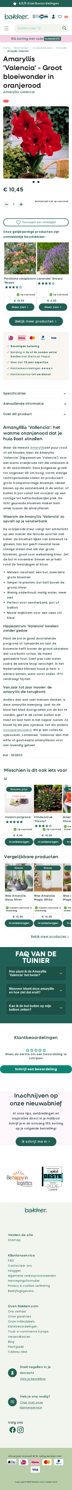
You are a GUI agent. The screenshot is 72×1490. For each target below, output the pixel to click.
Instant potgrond (18, 817)
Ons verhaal (17, 1311)
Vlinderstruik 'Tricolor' (43, 819)
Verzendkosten (19, 1337)
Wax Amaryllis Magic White (44, 898)
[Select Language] (43, 18)
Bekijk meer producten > (36, 321)
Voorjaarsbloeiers (43, 48)
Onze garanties (19, 1316)
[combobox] (41, 28)
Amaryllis (61, 48)
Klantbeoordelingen (22, 1326)
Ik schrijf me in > (36, 1141)
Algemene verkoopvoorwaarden (32, 1276)
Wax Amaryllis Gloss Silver (15, 898)
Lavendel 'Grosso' (50, 278)
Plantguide (16, 1347)
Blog (11, 1342)
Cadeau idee (17, 1352)
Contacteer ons (20, 1266)
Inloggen (14, 1271)
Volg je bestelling (33, 1379)
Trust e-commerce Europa (28, 1331)
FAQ (11, 1260)
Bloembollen (21, 48)
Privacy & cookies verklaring (29, 1286)
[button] (4, 28)
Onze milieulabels (21, 1321)
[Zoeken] (64, 28)
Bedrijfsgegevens (21, 1291)
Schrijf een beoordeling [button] (36, 1069)
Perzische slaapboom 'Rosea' (20, 280)
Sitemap (14, 1240)
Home (6, 48)
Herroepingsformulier (24, 1281)
